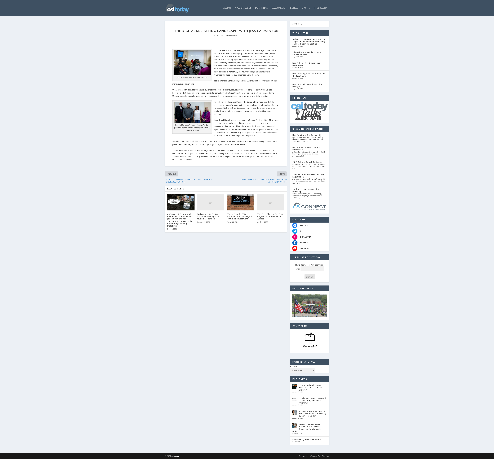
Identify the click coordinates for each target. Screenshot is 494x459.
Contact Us (303, 456)
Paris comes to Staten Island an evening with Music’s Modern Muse (208, 216)
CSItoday (175, 456)
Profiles (293, 8)
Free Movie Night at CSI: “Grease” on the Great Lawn (308, 74)
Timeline (325, 456)
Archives (293, 366)
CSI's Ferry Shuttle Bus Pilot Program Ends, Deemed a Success (270, 216)
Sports (306, 8)
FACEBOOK (305, 225)
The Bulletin (320, 8)
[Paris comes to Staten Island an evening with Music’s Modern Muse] (210, 202)
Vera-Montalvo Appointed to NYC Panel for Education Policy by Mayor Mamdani (313, 413)
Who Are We (315, 456)
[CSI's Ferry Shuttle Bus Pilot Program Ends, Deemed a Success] (270, 202)
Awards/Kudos (243, 8)
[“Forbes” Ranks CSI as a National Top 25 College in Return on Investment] (240, 202)
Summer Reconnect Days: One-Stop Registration (308, 175)
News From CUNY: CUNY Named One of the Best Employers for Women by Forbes (307, 427)
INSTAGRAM (305, 237)
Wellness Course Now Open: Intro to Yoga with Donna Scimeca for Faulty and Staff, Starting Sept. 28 (308, 41)
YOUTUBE (304, 248)
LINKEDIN (304, 242)
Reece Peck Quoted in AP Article (306, 439)
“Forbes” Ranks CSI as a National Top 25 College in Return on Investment (240, 216)
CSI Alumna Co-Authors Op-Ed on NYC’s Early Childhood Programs (312, 400)
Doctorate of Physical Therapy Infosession (306, 148)
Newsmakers (278, 8)
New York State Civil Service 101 (306, 135)
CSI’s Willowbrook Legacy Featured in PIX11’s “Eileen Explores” (310, 387)
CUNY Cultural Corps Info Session (307, 162)
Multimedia (261, 8)
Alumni (227, 8)
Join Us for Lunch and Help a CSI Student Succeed (306, 53)
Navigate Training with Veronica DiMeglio (307, 85)
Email (298, 269)
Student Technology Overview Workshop (305, 190)
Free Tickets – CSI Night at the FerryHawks (306, 64)
